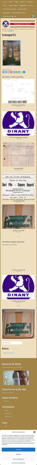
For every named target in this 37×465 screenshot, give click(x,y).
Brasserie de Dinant (13, 29)
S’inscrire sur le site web (18, 270)
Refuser (18, 454)
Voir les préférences (18, 459)
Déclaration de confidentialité (18, 462)
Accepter (18, 449)
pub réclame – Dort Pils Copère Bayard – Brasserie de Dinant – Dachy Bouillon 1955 (18, 200)
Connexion (6, 401)
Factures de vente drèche (18, 105)
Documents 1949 (18, 168)
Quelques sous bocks (18, 230)
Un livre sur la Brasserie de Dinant (18, 137)
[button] (34, 432)
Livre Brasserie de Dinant (18, 301)
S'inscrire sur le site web (7, 392)
